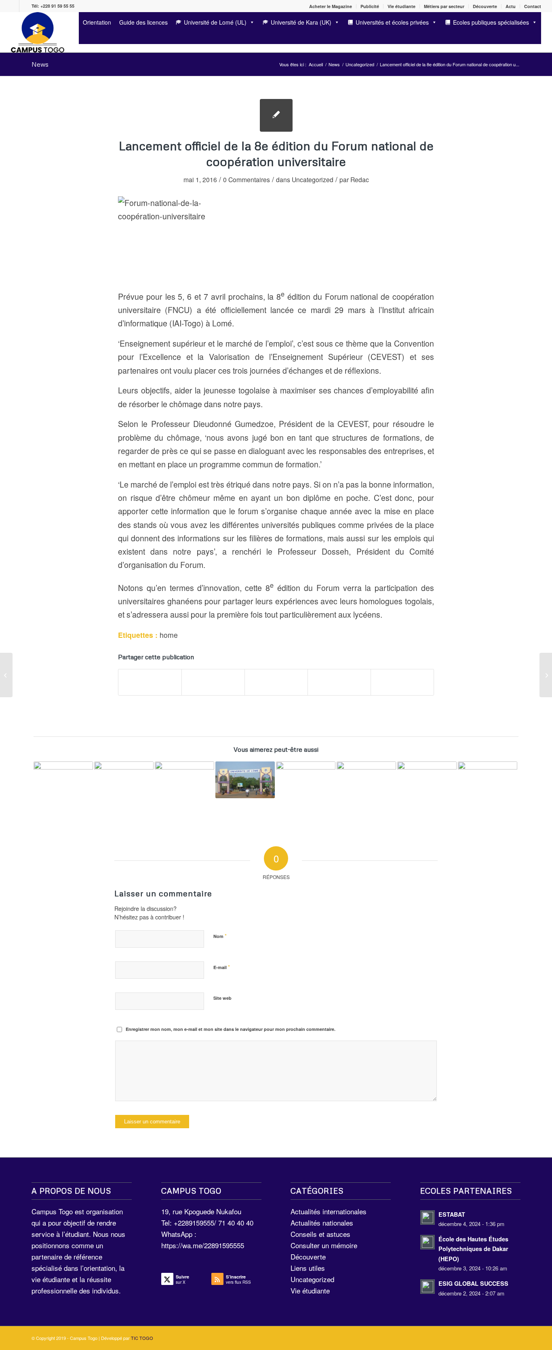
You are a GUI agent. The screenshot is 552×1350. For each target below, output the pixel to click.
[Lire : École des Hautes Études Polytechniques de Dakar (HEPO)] (427, 1242)
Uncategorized (312, 179)
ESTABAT (451, 1214)
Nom (220, 936)
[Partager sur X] (213, 682)
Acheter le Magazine (330, 6)
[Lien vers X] (25, 6)
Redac (359, 179)
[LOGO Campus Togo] (37, 32)
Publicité (369, 6)
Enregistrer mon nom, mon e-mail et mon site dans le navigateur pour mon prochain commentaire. (230, 1029)
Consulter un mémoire (324, 1245)
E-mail (221, 967)
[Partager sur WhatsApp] (276, 682)
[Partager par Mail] (402, 682)
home (169, 635)
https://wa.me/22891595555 (202, 1245)
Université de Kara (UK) (301, 22)
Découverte (485, 6)
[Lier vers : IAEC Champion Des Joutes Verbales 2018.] (366, 778)
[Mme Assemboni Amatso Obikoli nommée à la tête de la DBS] (6, 675)
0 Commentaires (246, 179)
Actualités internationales (329, 1211)
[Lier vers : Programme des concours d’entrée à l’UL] (245, 779)
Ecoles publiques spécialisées (491, 22)
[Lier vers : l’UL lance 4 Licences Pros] (427, 780)
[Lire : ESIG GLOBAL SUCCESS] (427, 1286)
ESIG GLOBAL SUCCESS (473, 1283)
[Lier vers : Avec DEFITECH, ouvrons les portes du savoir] (184, 791)
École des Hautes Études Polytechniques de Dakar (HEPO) (473, 1249)
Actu (511, 6)
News (40, 64)
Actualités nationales (322, 1223)
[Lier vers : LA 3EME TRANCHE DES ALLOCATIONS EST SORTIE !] (305, 782)
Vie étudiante (401, 6)
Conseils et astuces (320, 1234)
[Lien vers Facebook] (13, 6)
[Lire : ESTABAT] (427, 1217)
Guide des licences (143, 22)
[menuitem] (330, 6)
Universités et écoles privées (392, 22)
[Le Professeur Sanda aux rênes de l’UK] (545, 675)
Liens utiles (308, 1268)
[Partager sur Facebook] (149, 682)
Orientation (97, 22)
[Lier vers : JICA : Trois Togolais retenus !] (487, 777)
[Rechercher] (81, 37)
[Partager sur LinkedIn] (339, 682)
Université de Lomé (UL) (215, 22)
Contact (532, 6)
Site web (222, 998)
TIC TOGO (142, 1338)
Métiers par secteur (444, 6)
